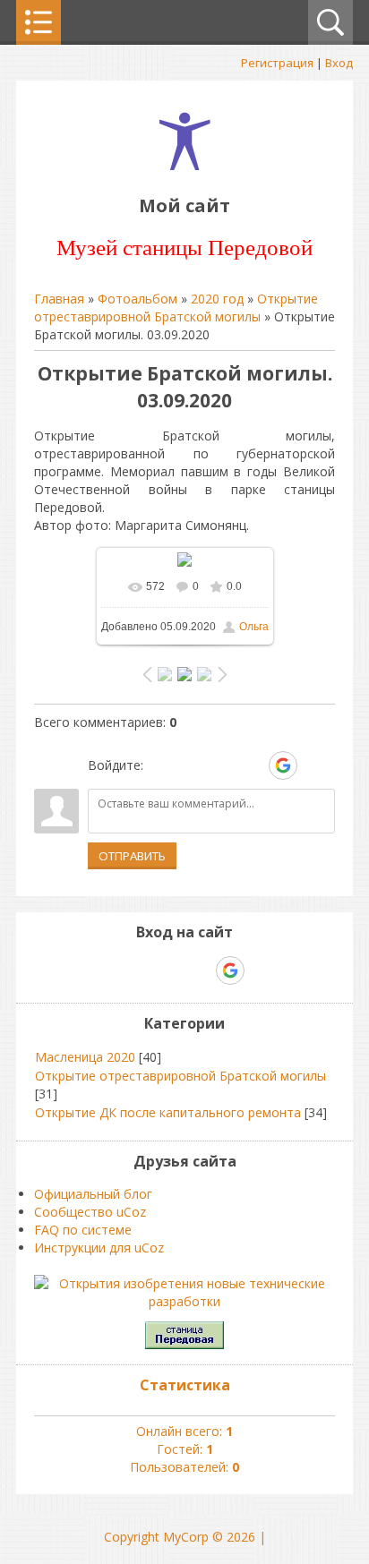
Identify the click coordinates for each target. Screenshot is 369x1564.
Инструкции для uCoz (99, 1247)
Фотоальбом (137, 298)
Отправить (132, 856)
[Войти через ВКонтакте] (190, 765)
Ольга (254, 626)
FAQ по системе (83, 1229)
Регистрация (277, 63)
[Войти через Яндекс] (251, 765)
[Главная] (184, 165)
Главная (59, 298)
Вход (339, 63)
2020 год (217, 298)
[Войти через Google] (283, 765)
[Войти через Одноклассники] (314, 765)
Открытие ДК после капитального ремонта (168, 1112)
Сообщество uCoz (90, 1211)
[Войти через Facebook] (221, 765)
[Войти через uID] (160, 765)
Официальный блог (93, 1193)
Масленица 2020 (85, 1056)
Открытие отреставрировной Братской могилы (176, 307)
